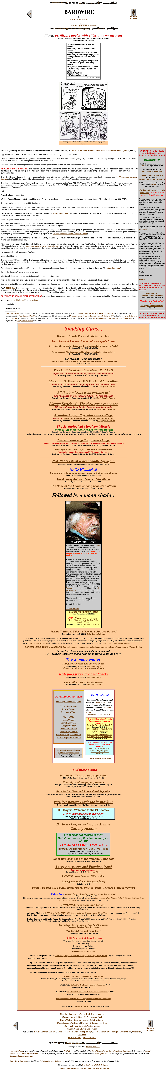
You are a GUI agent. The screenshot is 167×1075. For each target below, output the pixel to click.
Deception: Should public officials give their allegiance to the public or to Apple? (83, 346)
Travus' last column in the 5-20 (83, 621)
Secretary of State (68, 712)
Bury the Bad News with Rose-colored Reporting (83, 791)
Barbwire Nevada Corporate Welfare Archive (82, 1026)
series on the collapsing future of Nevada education (89, 418)
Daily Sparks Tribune (25, 320)
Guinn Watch (66, 1019)
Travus (97, 545)
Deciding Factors (81, 1019)
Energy (89, 1031)
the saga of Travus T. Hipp (37, 643)
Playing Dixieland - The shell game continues (83, 403)
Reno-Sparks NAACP (27, 316)
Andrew (142, 279)
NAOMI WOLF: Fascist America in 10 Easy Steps (83, 904)
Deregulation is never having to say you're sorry (99, 730)
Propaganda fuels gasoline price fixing (83, 881)
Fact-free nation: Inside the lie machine (83, 801)
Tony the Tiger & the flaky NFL (100, 725)
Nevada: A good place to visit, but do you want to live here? (99, 736)
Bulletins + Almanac (95, 1014)
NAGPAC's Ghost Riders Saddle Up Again (83, 460)
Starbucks (136, 1031)
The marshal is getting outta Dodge (83, 439)
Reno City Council (68, 728)
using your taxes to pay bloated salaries (42, 246)
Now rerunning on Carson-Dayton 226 (152, 179)
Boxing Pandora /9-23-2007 (99, 750)
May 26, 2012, (107, 643)
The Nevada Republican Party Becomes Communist (87, 991)
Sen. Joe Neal (96, 1016)
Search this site (74, 1037)
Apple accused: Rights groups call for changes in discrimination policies (83, 352)
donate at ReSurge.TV (17, 300)
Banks (37, 1031)
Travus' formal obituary (75, 588)
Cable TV (61, 1031)
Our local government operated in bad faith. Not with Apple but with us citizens (83, 361)
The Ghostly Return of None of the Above (83, 479)
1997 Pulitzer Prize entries (100, 758)
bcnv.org (153, 184)
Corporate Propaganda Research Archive (83, 25)
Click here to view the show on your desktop (83, 668)
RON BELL (10, 288)
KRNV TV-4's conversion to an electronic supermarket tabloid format (99, 150)
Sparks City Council (68, 731)
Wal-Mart (82, 1034)
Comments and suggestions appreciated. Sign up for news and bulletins (83, 1068)
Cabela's (52, 1031)
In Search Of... (89, 1037)
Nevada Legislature (68, 706)
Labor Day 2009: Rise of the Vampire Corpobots (83, 858)
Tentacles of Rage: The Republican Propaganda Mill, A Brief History (81, 955)
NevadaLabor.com (130, 316)
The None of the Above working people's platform (83, 486)
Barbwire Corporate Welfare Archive (83, 824)
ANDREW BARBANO (79, 19)
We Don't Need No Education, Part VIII (83, 371)
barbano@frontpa (16, 1056)
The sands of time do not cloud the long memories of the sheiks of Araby (83, 998)
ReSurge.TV (143, 229)
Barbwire (107, 707)
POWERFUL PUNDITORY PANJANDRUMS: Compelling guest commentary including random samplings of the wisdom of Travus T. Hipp (83, 647)
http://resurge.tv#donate (152, 171)
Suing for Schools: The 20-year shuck (83, 663)
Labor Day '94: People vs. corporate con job (88, 984)
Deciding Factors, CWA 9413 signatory (95, 1065)
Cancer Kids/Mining (76, 1031)
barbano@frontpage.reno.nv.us (104, 318)
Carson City (68, 716)
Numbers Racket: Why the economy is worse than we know (90, 894)
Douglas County (69, 725)
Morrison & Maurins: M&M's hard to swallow (83, 380)
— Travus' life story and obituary (83, 618)
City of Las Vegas (68, 722)
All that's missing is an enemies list (83, 392)
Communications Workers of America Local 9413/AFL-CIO (92, 316)
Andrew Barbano (72, 608)
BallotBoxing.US (97, 1019)
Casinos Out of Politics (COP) (75, 1016)
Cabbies (44, 1031)
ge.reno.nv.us (28, 1056)
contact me (33, 300)
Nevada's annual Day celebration (95, 313)
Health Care (104, 1031)
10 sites (88, 712)
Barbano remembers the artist (83, 612)
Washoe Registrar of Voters (69, 737)
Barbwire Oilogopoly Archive (94, 1022)
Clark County (68, 719)
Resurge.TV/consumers (121, 1031)
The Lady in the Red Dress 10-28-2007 (100, 752)
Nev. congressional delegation (68, 701)
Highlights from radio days (152, 306)
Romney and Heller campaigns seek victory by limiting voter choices (83, 473)
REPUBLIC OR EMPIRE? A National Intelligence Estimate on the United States (77, 913)
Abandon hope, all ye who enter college (83, 414)
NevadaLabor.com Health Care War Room (70, 234)
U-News (81, 1014)
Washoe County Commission (68, 734)
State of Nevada (68, 709)
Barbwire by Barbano (18, 1061)
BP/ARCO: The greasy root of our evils (83, 848)
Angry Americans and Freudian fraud (83, 866)
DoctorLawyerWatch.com (68, 1022)
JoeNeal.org (13, 318)
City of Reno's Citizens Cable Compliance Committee (111, 1051)
